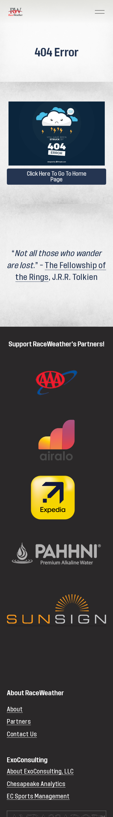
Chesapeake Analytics (36, 784)
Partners (19, 722)
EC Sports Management (38, 796)
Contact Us (22, 734)
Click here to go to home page (56, 176)
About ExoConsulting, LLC (40, 772)
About (15, 709)
